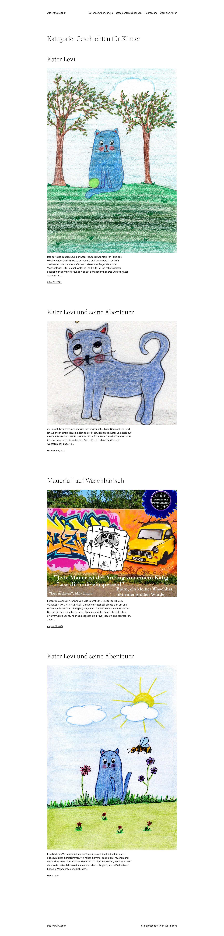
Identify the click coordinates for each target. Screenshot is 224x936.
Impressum (151, 13)
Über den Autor (168, 13)
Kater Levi (61, 59)
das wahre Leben (56, 13)
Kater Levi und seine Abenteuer (90, 312)
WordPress (171, 925)
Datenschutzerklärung (101, 13)
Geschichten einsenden (129, 13)
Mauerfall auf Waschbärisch (85, 480)
